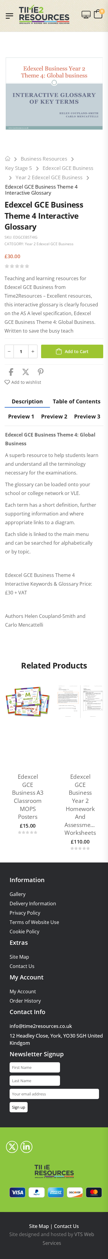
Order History (25, 1001)
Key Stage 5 (18, 167)
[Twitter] (25, 372)
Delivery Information (33, 904)
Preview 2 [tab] (54, 416)
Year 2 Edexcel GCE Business (49, 177)
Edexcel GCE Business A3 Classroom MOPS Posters (28, 797)
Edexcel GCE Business (68, 167)
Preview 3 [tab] (87, 416)
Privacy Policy (25, 913)
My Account (23, 991)
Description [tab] (27, 401)
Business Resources (44, 158)
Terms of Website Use (34, 922)
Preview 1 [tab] (21, 416)
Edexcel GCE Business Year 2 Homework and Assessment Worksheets (80, 805)
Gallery (18, 894)
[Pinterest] (41, 372)
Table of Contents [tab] (76, 401)
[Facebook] (11, 372)
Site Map (19, 957)
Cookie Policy (24, 932)
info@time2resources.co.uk (41, 1026)
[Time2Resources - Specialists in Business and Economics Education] (44, 14)
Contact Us (22, 966)
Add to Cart (76, 351)
